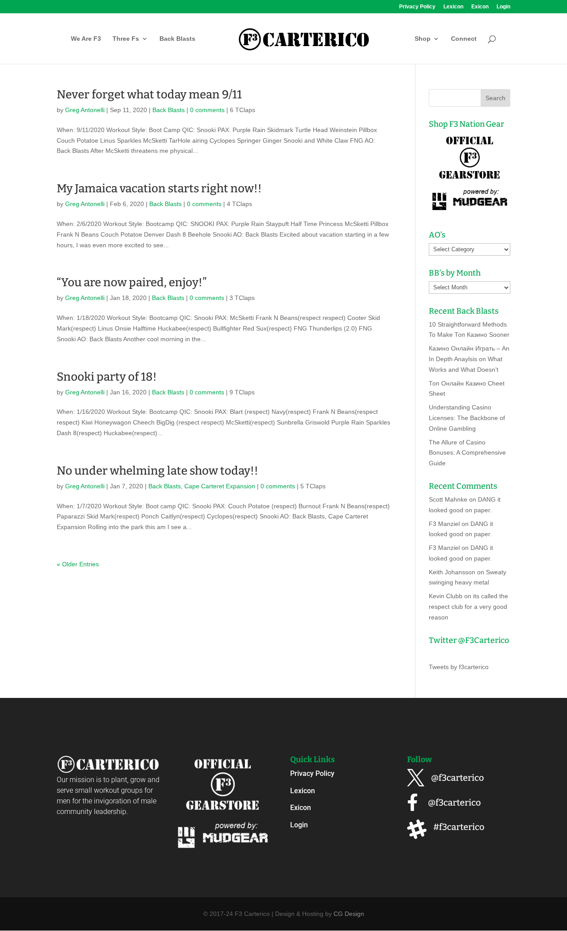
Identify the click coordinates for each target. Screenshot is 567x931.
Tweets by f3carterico (459, 666)
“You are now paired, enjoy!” (132, 282)
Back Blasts (177, 38)
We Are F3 (86, 38)
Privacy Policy (417, 7)
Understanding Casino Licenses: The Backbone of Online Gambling (467, 418)
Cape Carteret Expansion (219, 486)
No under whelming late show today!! (157, 471)
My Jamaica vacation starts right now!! (159, 188)
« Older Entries (78, 564)
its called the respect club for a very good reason (468, 606)
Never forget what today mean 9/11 (149, 94)
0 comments (207, 109)
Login (503, 7)
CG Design (349, 913)
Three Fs (126, 38)
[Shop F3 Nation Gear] (469, 211)
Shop (423, 38)
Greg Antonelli (85, 109)
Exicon (480, 7)
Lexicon (453, 7)
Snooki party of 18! (107, 377)
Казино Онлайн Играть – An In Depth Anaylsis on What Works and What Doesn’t (469, 359)
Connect (464, 38)
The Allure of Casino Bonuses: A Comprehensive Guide (467, 453)
